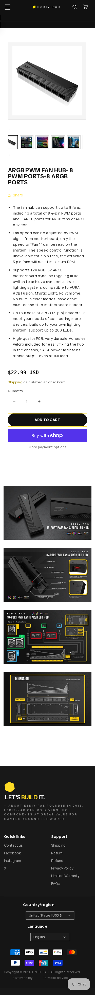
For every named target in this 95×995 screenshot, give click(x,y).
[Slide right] (9, 154)
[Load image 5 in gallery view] (74, 142)
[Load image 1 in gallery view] (11, 142)
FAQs (55, 883)
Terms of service (55, 978)
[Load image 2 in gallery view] (26, 142)
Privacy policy (22, 978)
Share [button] (18, 195)
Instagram (12, 860)
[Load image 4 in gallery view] (58, 142)
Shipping (15, 382)
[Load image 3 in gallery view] (42, 142)
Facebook (12, 853)
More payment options (48, 447)
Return (57, 853)
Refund (57, 860)
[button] (7, 7)
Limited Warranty (65, 875)
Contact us (13, 845)
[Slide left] (9, 129)
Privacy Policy (62, 868)
